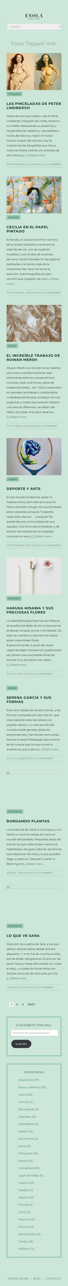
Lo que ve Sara (23, 936)
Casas (22, 1094)
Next (31, 1004)
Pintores (23, 1226)
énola (21, 1146)
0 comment (53, 164)
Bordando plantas (28, 821)
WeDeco (23, 1248)
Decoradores (26, 1109)
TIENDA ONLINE (18, 1278)
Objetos (12, 479)
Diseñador (14, 598)
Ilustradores (14, 811)
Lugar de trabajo (28, 1175)
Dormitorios (26, 1138)
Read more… (37, 155)
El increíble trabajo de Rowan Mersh (33, 357)
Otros (22, 1212)
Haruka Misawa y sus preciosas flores (30, 610)
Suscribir (21, 1044)
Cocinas (23, 1102)
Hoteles (23, 1160)
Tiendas (23, 1241)
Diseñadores (26, 1124)
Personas (13, 217)
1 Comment (46, 758)
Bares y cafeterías (29, 1087)
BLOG (37, 1278)
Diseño (12, 346)
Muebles (23, 1190)
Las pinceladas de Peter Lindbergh (34, 106)
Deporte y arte (24, 489)
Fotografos (14, 94)
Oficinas (23, 1204)
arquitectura (26, 1079)
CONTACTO (53, 1278)
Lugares (23, 1182)
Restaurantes (26, 1234)
